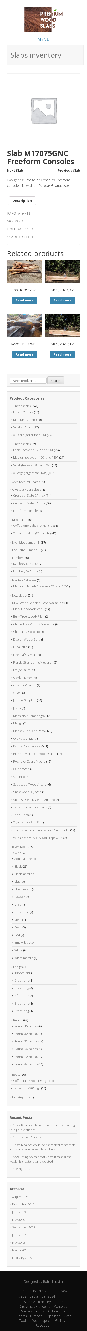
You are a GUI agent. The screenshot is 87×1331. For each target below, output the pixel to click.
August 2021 (20, 1197)
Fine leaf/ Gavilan (25, 655)
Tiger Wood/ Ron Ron (27, 822)
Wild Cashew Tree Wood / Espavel (36, 838)
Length (18, 967)
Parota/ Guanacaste (54, 185)
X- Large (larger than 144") (30, 435)
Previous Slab (69, 170)
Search (56, 380)
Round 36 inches (26, 1049)
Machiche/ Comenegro (29, 716)
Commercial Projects (27, 1137)
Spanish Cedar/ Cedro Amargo (34, 799)
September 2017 (23, 1227)
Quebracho (21, 769)
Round (18, 1020)
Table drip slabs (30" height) (32, 533)
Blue (17, 881)
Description (22, 200)
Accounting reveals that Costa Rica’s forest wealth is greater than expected (40, 1159)
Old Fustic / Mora (24, 738)
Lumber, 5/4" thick (25, 563)
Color (17, 853)
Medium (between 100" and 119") (35, 457)
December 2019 (23, 1204)
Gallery (60, 1320)
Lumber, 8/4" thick (25, 571)
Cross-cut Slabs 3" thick (29, 503)
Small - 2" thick (23, 427)
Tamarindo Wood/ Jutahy (30, 807)
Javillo (17, 708)
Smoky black (22, 942)
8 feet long (21, 1003)
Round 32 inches (26, 1041)
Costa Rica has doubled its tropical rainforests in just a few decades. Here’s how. (42, 1147)
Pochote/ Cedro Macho (29, 761)
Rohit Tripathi (53, 1281)
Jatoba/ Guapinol (24, 700)
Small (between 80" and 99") (32, 465)
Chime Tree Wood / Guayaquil (34, 624)
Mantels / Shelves (24, 580)
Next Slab (15, 170)
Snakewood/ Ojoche (27, 792)
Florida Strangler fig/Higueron (33, 662)
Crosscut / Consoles (40, 180)
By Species (55, 1302)
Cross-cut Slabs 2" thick (29, 495)
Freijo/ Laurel (22, 670)
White (18, 950)
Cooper (19, 897)
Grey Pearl (21, 912)
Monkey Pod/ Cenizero (29, 731)
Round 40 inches (26, 1056)
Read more (25, 300)
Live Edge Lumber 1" (26, 542)
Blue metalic (22, 889)
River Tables (20, 847)
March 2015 (20, 1250)
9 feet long (21, 1011)
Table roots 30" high (26, 1088)
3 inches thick (21, 444)
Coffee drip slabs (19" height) (32, 525)
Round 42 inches (26, 1064)
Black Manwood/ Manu (28, 609)
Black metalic (23, 874)
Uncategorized (22, 1097)
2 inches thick (21, 406)
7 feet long (21, 996)
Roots (16, 1074)
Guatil (17, 693)
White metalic (23, 958)
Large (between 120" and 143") (34, 450)
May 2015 (18, 1242)
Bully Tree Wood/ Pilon (29, 616)
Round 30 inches (26, 1033)
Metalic (19, 920)
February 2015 (22, 1258)
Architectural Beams (26, 482)
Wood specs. (42, 1320)
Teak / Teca (21, 815)
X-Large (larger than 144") (30, 473)
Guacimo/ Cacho (24, 685)
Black (18, 866)
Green (18, 904)
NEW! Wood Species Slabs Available (36, 603)
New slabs (29, 185)
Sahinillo (19, 777)
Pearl (18, 927)
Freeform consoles (26, 510)
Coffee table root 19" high (30, 1081)
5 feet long (21, 980)
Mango (18, 723)
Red (17, 935)
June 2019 (19, 1212)
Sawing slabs (21, 1169)
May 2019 (18, 1219)
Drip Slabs (19, 520)
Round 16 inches (26, 1026)
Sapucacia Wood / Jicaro (30, 784)
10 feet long (22, 973)
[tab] (22, 200)
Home (24, 1291)
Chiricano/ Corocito (26, 632)
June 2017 (19, 1235)
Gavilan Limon (23, 677)
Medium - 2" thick (25, 420)
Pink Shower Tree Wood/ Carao (34, 754)
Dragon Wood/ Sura (26, 639)
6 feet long (21, 988)
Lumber (17, 558)
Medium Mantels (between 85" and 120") (40, 586)
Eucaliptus (20, 647)
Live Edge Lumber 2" (26, 550)
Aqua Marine (23, 858)
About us (42, 1325)
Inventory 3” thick (45, 1291)
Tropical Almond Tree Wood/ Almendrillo (41, 830)
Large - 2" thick (23, 412)
